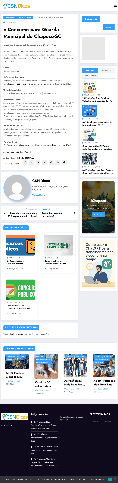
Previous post (31, 209)
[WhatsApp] (57, 162)
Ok (110, 479)
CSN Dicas (43, 17)
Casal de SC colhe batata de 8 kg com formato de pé (17, 384)
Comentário (90, 75)
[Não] (115, 479)
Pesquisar (91, 19)
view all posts (38, 195)
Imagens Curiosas (15, 360)
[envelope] (44, 162)
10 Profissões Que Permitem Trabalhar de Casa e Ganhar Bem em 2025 (98, 100)
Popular (106, 70)
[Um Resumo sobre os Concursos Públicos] (20, 245)
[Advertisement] (93, 48)
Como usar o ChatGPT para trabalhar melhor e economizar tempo (97, 148)
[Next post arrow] (74, 213)
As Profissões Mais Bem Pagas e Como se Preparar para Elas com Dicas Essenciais (98, 172)
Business (99, 363)
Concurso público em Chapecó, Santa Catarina (55, 262)
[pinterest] (51, 162)
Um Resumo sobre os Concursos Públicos (15, 262)
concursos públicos (24, 17)
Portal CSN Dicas (26, 158)
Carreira (69, 356)
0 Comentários (11, 22)
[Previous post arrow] (4, 213)
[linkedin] (38, 162)
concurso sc (9, 17)
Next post (46, 209)
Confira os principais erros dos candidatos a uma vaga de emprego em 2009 (37, 145)
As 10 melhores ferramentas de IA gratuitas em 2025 (97, 124)
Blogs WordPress (102, 360)
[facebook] (25, 162)
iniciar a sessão (17, 334)
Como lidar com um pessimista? (52, 215)
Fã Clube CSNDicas (103, 366)
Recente (90, 70)
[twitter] (31, 162)
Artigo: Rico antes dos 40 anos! (17, 151)
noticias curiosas (15, 363)
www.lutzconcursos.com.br (15, 83)
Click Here (98, 214)
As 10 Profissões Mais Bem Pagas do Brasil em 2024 (76, 382)
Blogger (99, 356)
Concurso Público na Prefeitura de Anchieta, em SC (18, 307)
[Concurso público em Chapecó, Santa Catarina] (58, 245)
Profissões (51, 356)
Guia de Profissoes (73, 360)
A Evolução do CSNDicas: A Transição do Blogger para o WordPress (104, 372)
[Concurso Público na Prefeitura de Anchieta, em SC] (20, 289)
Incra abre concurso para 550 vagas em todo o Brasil (22, 215)
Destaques (12, 356)
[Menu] (115, 5)
